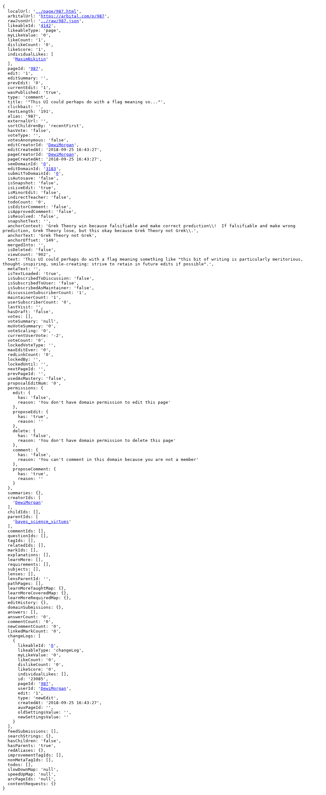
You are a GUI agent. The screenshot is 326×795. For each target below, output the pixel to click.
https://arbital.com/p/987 (72, 16)
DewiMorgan (61, 144)
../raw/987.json (60, 20)
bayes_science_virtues (42, 521)
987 (34, 68)
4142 (46, 25)
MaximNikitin (30, 59)
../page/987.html (56, 11)
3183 (51, 168)
